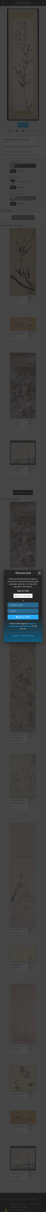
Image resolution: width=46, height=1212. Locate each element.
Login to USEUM (24, 617)
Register (15, 635)
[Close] (39, 573)
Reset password (28, 635)
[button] (23, 596)
